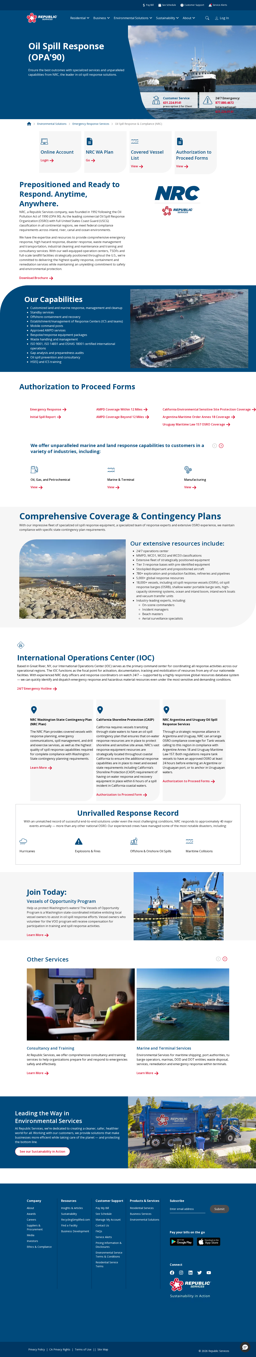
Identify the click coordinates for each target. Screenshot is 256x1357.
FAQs (99, 1231)
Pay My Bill (102, 1208)
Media (30, 1235)
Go (88, 160)
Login (45, 160)
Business (99, 18)
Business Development (75, 1231)
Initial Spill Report (43, 417)
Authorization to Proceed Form (119, 795)
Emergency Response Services (90, 124)
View (134, 166)
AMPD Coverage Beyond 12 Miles (120, 417)
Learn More (38, 768)
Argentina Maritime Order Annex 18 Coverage (196, 417)
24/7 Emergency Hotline (34, 688)
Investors (32, 1241)
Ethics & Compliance (39, 1247)
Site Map (102, 1349)
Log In (224, 18)
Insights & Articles (72, 1208)
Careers (31, 1219)
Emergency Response (45, 409)
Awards (31, 1214)
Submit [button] (219, 1209)
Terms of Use (83, 1349)
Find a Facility (69, 1225)
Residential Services (142, 1208)
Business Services (140, 1214)
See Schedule (104, 1214)
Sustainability (165, 18)
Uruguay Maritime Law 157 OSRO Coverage (194, 424)
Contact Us (102, 1225)
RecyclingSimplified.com (75, 1219)
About (187, 18)
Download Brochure (33, 278)
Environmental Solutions (131, 18)
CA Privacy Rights (59, 1349)
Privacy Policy (36, 1349)
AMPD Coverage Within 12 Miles (119, 409)
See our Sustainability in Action (42, 1151)
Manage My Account (108, 1219)
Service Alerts (104, 1237)
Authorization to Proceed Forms (186, 781)
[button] (32, 82)
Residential (78, 18)
